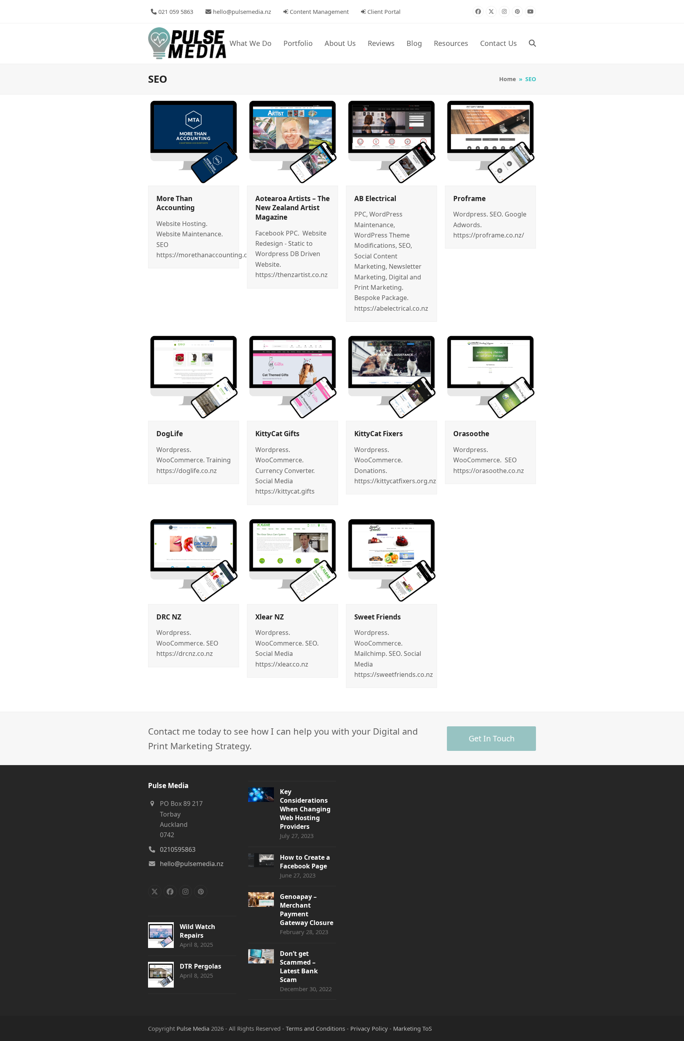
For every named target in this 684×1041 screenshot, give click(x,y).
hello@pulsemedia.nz (242, 11)
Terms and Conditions (315, 1028)
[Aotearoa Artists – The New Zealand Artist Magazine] (292, 139)
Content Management (319, 11)
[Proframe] (490, 139)
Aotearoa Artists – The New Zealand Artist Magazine (292, 208)
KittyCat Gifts (277, 433)
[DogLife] (193, 374)
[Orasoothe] (490, 374)
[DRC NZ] (193, 557)
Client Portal (384, 11)
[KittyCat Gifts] (292, 374)
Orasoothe (471, 433)
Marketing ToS (412, 1028)
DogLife (169, 433)
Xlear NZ (269, 616)
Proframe (469, 198)
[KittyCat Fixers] (391, 374)
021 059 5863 (175, 11)
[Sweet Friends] (391, 557)
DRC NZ (168, 616)
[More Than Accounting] (193, 139)
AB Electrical (375, 198)
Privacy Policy (369, 1028)
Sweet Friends (377, 616)
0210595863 (178, 849)
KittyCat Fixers (378, 433)
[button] (532, 43)
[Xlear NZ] (292, 557)
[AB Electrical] (391, 139)
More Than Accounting (175, 203)
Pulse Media (193, 1028)
